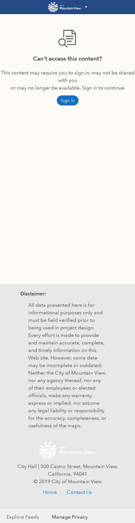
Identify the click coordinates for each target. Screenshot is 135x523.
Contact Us (79, 492)
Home (50, 492)
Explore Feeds (23, 517)
